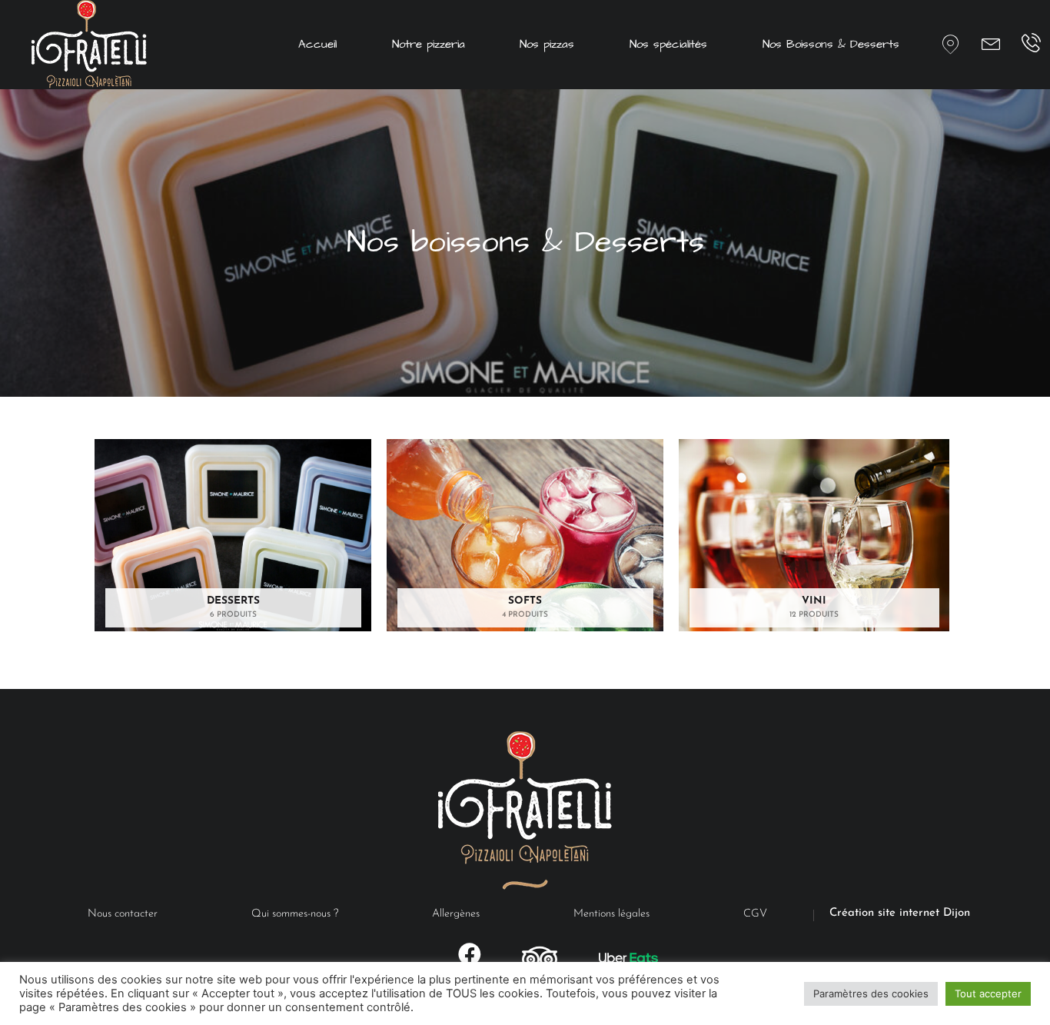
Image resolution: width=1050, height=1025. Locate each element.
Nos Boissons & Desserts (831, 44)
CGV (755, 914)
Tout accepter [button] (988, 993)
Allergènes (456, 914)
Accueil (317, 44)
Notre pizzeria (428, 44)
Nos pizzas (547, 44)
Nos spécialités (668, 44)
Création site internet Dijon (899, 913)
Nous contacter (123, 914)
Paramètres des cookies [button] (871, 993)
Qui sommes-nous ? (295, 914)
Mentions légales (611, 914)
